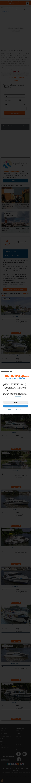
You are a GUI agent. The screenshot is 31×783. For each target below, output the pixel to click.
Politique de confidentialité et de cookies (18, 409)
